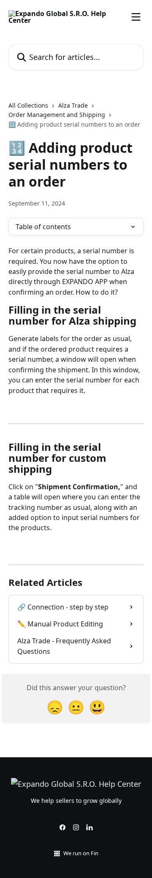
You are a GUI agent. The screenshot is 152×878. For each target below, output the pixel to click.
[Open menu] (136, 17)
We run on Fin (80, 853)
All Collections (28, 105)
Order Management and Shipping (56, 115)
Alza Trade (73, 105)
